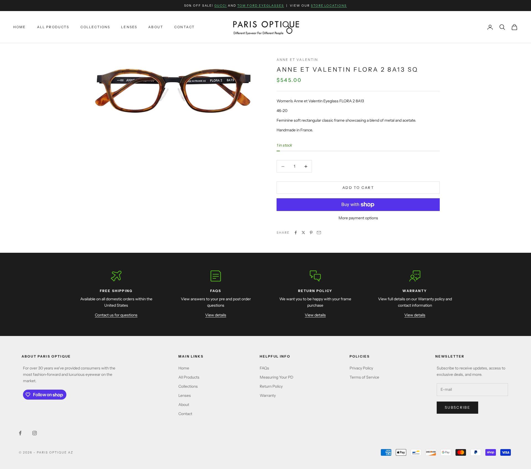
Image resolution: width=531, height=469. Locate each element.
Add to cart (358, 187)
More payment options (358, 217)
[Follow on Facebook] (20, 433)
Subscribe (457, 407)
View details (215, 314)
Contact (184, 27)
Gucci (220, 5)
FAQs (264, 368)
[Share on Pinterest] (311, 232)
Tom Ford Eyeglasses (260, 5)
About (155, 27)
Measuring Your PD (276, 377)
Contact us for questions (116, 314)
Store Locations (329, 5)
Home (19, 27)
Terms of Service (364, 377)
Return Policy (271, 386)
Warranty (268, 395)
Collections (95, 27)
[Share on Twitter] (303, 232)
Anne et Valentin (297, 60)
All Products (53, 27)
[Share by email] (319, 232)
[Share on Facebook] (295, 232)
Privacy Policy (361, 368)
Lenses (129, 27)
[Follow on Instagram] (34, 433)
